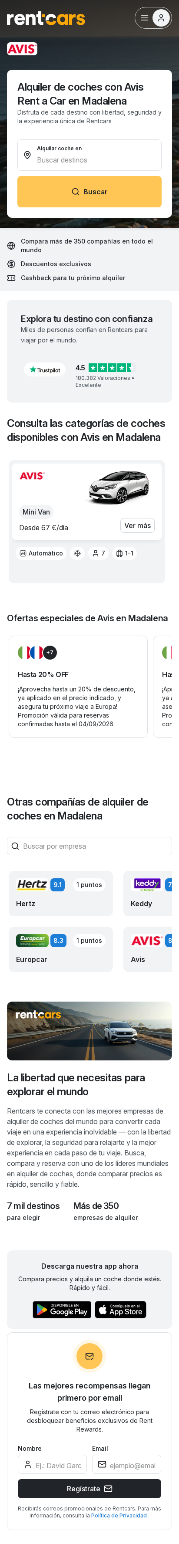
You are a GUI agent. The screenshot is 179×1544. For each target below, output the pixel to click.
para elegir (23, 1217)
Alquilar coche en (59, 148)
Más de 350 (96, 1206)
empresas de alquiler (105, 1217)
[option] (41, 553)
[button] (45, 369)
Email (100, 1448)
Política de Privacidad (119, 1515)
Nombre (30, 1448)
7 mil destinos (33, 1206)
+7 (49, 652)
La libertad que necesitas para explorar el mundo (76, 1084)
